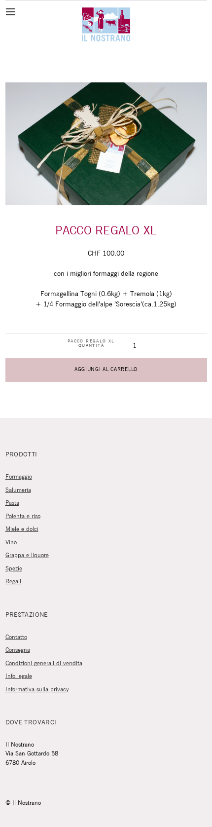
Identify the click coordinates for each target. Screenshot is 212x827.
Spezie (13, 568)
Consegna (17, 650)
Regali (13, 581)
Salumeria (18, 490)
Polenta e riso (22, 516)
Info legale (18, 676)
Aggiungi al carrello (106, 369)
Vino (11, 542)
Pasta (12, 503)
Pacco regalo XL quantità (91, 343)
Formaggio (18, 477)
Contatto (16, 637)
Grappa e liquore (27, 555)
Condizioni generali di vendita (43, 663)
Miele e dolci (21, 529)
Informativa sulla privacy (37, 689)
